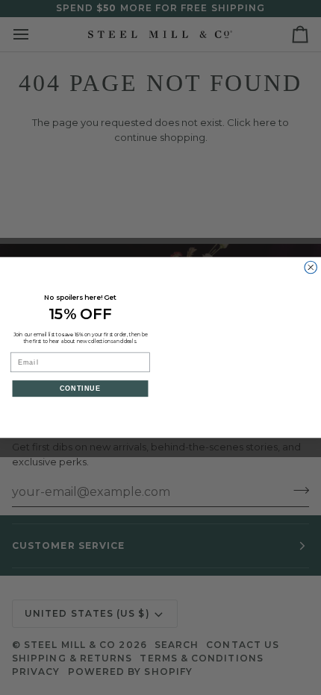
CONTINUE (81, 388)
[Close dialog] (311, 267)
